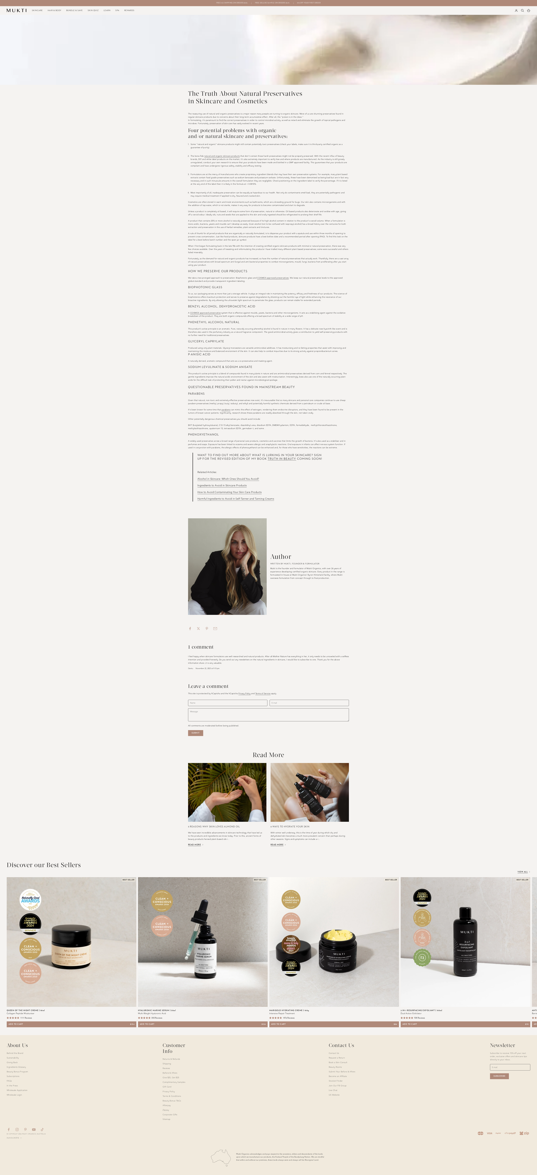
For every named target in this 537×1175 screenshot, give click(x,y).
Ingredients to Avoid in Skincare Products (222, 485)
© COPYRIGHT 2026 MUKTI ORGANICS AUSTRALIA (26, 1134)
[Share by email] (215, 629)
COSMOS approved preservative (205, 312)
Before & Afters (170, 1072)
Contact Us (334, 1053)
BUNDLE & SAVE (74, 10)
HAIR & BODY (54, 10)
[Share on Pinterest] (207, 629)
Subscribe (499, 1076)
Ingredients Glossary (16, 1067)
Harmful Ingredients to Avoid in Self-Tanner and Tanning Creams (235, 499)
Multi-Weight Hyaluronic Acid (152, 1013)
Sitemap (166, 1119)
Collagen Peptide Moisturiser (20, 1013)
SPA (117, 10)
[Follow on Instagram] (17, 1129)
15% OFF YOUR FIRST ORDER (309, 3)
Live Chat (333, 1090)
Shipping (167, 1063)
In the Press (12, 1085)
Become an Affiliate (338, 1076)
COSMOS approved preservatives (273, 277)
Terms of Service (263, 693)
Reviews (166, 1068)
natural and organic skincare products (222, 156)
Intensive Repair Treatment (282, 1013)
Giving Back (12, 1062)
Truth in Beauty (282, 458)
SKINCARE (37, 10)
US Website (334, 1094)
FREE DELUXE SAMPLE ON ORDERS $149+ (272, 3)
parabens (226, 409)
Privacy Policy (244, 693)
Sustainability (13, 1057)
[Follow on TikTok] (42, 1129)
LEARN (107, 10)
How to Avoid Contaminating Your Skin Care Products (229, 492)
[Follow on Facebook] (9, 1129)
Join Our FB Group (338, 1085)
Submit (196, 733)
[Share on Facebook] (190, 629)
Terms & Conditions (172, 1096)
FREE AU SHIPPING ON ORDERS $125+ (232, 3)
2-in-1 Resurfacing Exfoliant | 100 (421, 1010)
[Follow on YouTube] (34, 1129)
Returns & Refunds (171, 1059)
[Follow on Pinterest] (25, 1129)
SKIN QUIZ (93, 10)
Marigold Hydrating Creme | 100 (289, 1010)
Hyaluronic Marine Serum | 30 (157, 1010)
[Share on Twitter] (198, 629)
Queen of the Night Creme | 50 (26, 1010)
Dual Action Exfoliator (411, 1013)
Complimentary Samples (174, 1082)
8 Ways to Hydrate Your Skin (290, 827)
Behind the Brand (15, 1053)
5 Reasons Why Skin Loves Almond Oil (214, 827)
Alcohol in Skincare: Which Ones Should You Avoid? (228, 479)
